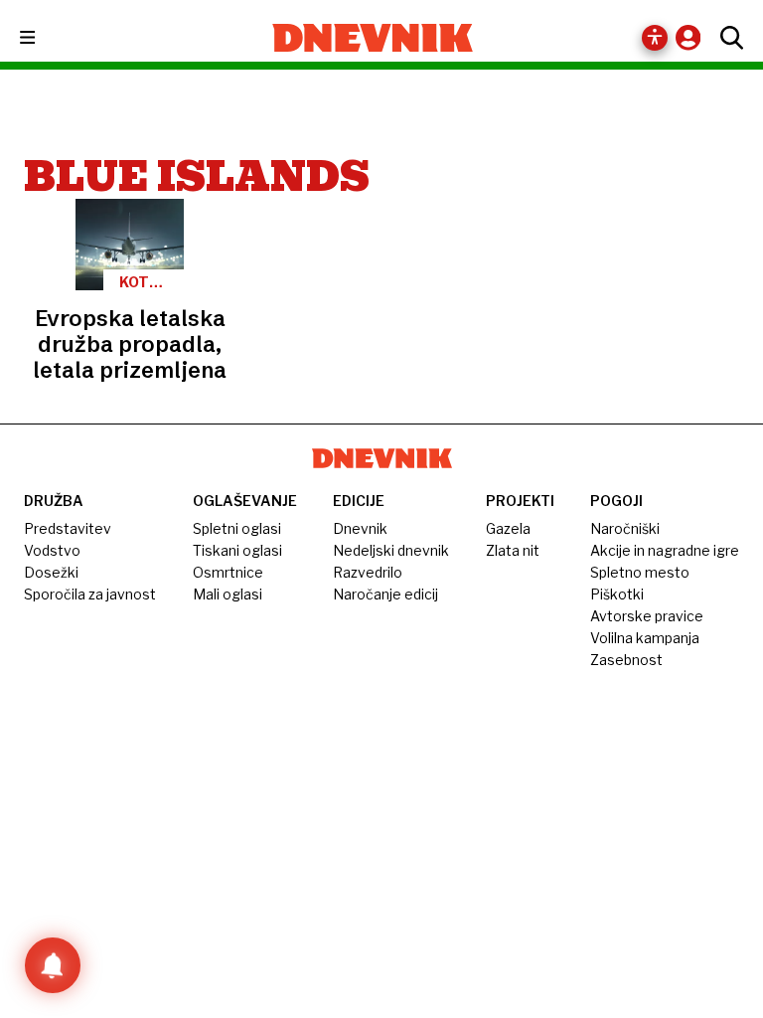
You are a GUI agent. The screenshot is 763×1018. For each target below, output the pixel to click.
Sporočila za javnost (90, 594)
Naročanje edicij (385, 594)
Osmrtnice (228, 572)
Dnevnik (360, 528)
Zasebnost (626, 659)
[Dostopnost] (655, 38)
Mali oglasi (227, 594)
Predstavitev (67, 528)
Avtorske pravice (646, 615)
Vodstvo (52, 550)
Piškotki (617, 594)
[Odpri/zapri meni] (45, 38)
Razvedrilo (367, 572)
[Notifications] (52, 965)
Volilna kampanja (644, 637)
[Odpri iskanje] (726, 38)
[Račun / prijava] (693, 37)
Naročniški (625, 528)
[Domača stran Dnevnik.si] (373, 38)
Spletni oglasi (237, 528)
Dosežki (51, 572)
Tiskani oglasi (237, 550)
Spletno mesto (639, 572)
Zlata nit (512, 550)
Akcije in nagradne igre (664, 550)
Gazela (508, 528)
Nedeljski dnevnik (391, 550)
